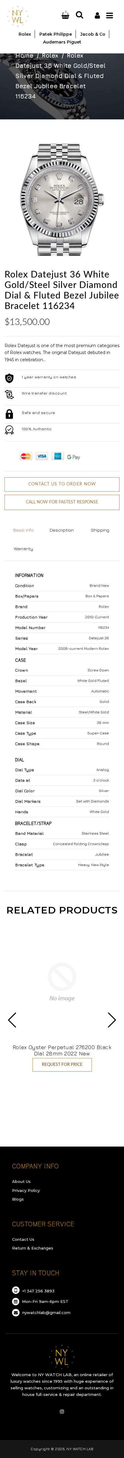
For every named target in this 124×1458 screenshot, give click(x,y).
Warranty (23, 548)
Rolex (50, 55)
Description (62, 529)
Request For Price (62, 1065)
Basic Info (23, 529)
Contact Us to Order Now (62, 484)
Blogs (18, 1199)
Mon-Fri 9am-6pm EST (45, 1301)
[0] (58, 16)
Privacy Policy (26, 1190)
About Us (21, 1181)
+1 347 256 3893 (37, 1290)
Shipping (100, 529)
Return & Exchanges (32, 1248)
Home (24, 55)
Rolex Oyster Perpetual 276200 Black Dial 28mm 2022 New (62, 1050)
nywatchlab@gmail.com (45, 1312)
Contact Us (23, 1239)
